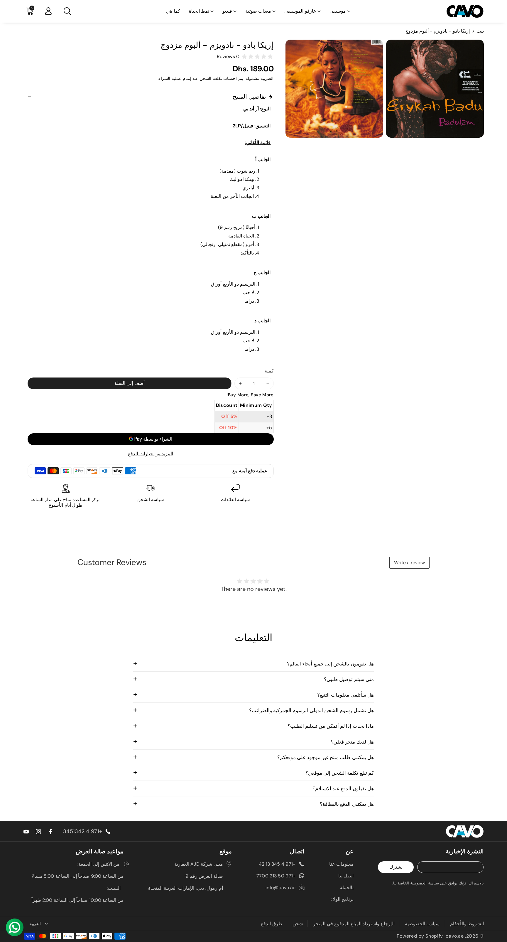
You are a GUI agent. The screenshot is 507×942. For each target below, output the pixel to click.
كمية (269, 371)
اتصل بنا (346, 876)
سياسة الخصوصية (422, 924)
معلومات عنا (341, 864)
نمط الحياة (199, 11)
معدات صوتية (258, 11)
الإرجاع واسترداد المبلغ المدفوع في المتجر (354, 924)
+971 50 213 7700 (276, 876)
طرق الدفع (271, 924)
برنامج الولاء (342, 899)
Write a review (409, 563)
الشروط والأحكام (467, 924)
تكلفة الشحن (211, 78)
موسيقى (337, 11)
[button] (339, 11)
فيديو (227, 11)
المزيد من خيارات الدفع (150, 454)
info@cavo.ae (281, 887)
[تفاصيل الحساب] (48, 11)
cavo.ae (455, 936)
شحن (298, 924)
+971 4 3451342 (82, 831)
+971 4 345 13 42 (277, 864)
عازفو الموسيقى (300, 11)
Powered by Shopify (420, 936)
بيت (480, 31)
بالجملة (347, 887)
